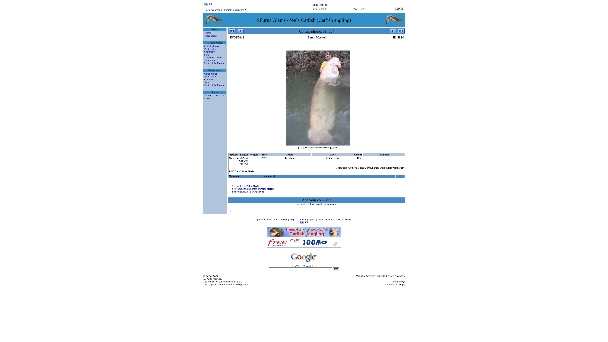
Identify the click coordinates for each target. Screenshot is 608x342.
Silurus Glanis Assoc (214, 95)
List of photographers (305, 219)
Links (207, 98)
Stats (206, 54)
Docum (329, 219)
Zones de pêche (342, 219)
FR (210, 4)
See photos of (246, 186)
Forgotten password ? (235, 10)
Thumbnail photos (213, 57)
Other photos (210, 73)
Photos (262, 219)
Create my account (213, 10)
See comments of (248, 191)
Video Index (210, 35)
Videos (207, 33)
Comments (209, 52)
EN (206, 4)
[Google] (304, 262)
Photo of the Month (214, 63)
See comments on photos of (253, 188)
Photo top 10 (286, 219)
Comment (209, 79)
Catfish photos (211, 46)
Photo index (210, 49)
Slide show (209, 60)
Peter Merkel (317, 37)
